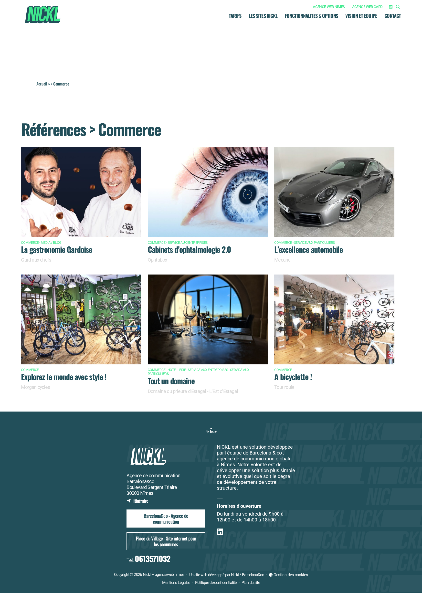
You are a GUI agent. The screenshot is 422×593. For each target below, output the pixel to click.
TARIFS (235, 15)
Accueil (41, 84)
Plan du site (251, 582)
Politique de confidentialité (216, 582)
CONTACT (392, 15)
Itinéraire (137, 500)
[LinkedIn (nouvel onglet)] (391, 7)
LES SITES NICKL (263, 15)
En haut (211, 432)
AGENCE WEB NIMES (329, 7)
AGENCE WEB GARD (367, 7)
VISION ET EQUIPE (361, 15)
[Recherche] (398, 7)
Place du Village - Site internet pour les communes (166, 541)
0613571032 (152, 558)
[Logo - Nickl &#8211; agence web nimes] (42, 14)
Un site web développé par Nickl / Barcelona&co (226, 575)
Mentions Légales (176, 582)
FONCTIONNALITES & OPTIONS (311, 15)
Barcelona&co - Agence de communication (166, 518)
